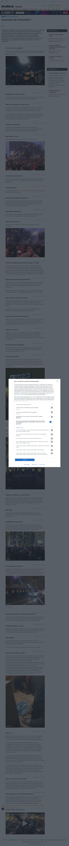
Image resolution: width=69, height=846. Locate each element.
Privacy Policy (42, 464)
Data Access (34, 464)
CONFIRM (24, 459)
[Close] (58, 381)
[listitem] (34, 404)
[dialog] (34, 423)
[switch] (51, 407)
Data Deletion (27, 464)
